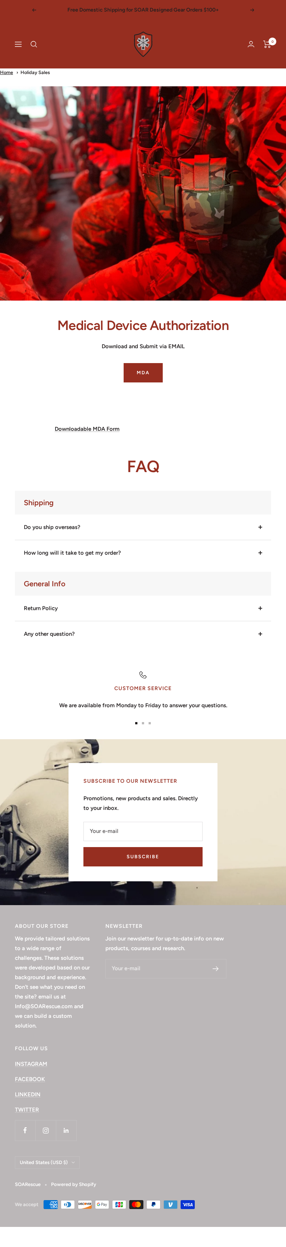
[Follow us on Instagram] (45, 1130)
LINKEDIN (28, 1094)
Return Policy (41, 608)
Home (6, 72)
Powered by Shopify (73, 1184)
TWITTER (27, 1109)
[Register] (216, 968)
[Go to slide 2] (143, 723)
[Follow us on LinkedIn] (66, 1130)
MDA (143, 372)
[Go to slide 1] (136, 723)
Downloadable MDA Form (87, 429)
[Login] (251, 44)
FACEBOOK (30, 1079)
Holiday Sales (35, 72)
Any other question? (49, 634)
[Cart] (267, 44)
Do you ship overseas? (52, 527)
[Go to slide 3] (150, 723)
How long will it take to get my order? (72, 552)
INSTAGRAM (31, 1064)
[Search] (34, 44)
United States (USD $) (44, 1162)
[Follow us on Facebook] (25, 1130)
